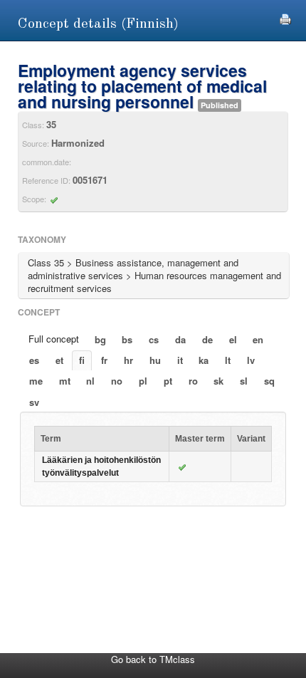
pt (168, 380)
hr (128, 360)
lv (251, 360)
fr (104, 360)
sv (34, 402)
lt (228, 360)
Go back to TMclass (153, 659)
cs (154, 339)
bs (127, 339)
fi (82, 360)
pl (143, 380)
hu (155, 360)
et (59, 360)
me (36, 380)
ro (193, 380)
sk (218, 380)
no (116, 380)
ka (204, 360)
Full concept (53, 338)
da (180, 339)
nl (90, 380)
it (180, 360)
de (207, 339)
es (34, 360)
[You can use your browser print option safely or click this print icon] (285, 17)
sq (269, 380)
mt (64, 380)
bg (100, 339)
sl (244, 380)
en (258, 339)
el (233, 339)
